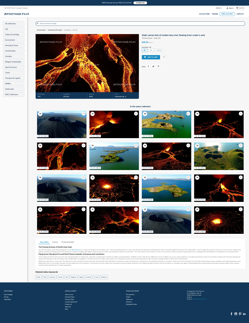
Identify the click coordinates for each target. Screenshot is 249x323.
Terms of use (69, 294)
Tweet (153, 66)
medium (104, 277)
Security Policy (70, 297)
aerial (60, 277)
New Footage (8, 294)
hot (66, 277)
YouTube (236, 314)
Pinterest (158, 66)
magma (73, 277)
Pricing (215, 14)
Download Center (131, 304)
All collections (10, 24)
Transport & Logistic (13, 78)
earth (38, 277)
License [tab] (55, 242)
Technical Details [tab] (67, 242)
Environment (10, 40)
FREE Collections (11, 94)
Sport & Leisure (11, 67)
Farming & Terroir (11, 45)
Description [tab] (44, 242)
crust (96, 277)
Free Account (227, 14)
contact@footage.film (199, 299)
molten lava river (76, 250)
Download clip (119, 96)
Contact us (68, 304)
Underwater (9, 89)
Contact (240, 14)
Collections (204, 14)
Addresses (129, 299)
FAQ (66, 309)
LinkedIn (244, 314)
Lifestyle (8, 56)
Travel (7, 73)
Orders (128, 297)
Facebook (231, 314)
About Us (68, 307)
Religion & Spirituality (13, 62)
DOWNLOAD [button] (140, 3)
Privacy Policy (69, 299)
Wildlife (8, 84)
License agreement (71, 302)
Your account (132, 291)
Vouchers (129, 302)
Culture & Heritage (12, 34)
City (6, 29)
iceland (88, 277)
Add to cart (151, 57)
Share (148, 66)
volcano (52, 277)
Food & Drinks (10, 51)
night (81, 277)
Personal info (130, 294)
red (44, 277)
